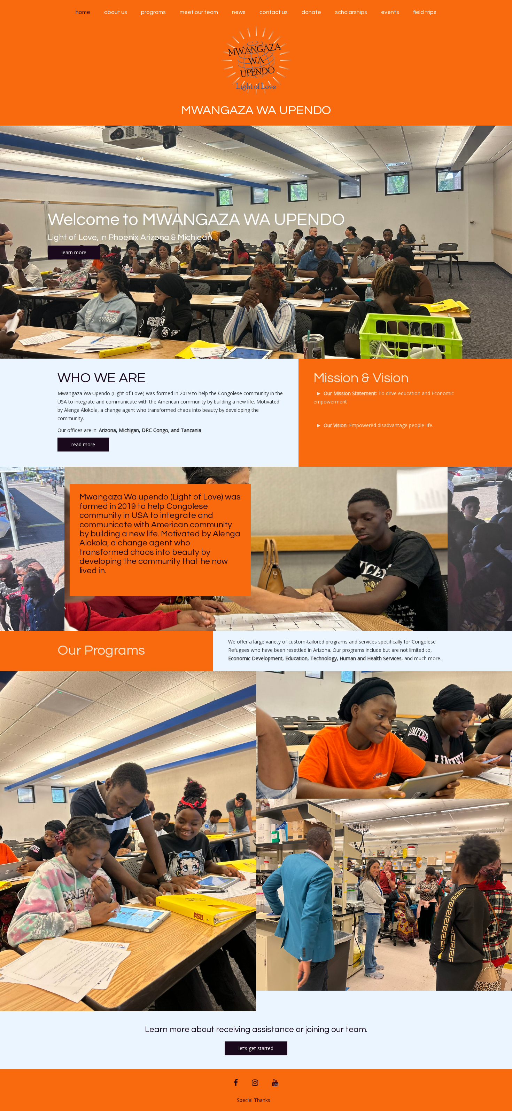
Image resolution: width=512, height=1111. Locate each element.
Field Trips (424, 12)
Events (390, 12)
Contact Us (273, 12)
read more (83, 444)
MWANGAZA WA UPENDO (256, 110)
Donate (311, 12)
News (239, 12)
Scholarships (351, 12)
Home (83, 12)
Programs (153, 12)
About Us (115, 12)
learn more (74, 252)
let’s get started (256, 1048)
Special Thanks (253, 1100)
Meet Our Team (199, 12)
